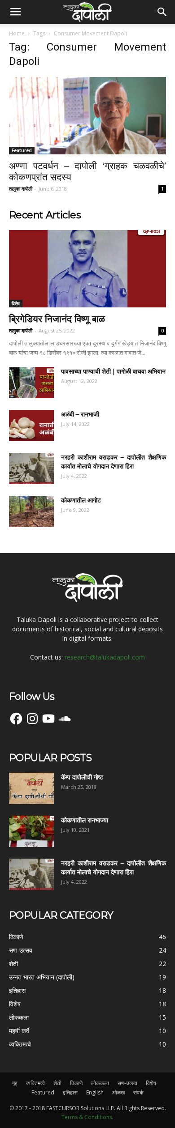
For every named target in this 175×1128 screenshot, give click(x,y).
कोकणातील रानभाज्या (84, 820)
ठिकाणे (76, 1083)
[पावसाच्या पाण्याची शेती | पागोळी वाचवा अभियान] (31, 382)
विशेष (16, 303)
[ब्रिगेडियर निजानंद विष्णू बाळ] (87, 268)
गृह (15, 1083)
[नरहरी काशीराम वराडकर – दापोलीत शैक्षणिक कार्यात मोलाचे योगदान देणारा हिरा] (31, 468)
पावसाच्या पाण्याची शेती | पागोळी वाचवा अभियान (113, 371)
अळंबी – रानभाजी (80, 414)
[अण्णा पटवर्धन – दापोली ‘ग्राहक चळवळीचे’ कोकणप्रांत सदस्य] (87, 115)
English (95, 1092)
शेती (57, 1083)
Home (17, 33)
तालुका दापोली (20, 188)
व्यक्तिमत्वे (35, 1083)
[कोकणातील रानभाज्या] (31, 831)
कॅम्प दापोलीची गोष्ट (82, 777)
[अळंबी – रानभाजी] (31, 425)
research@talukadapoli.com (105, 657)
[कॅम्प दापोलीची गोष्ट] (31, 788)
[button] (162, 12)
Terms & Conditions (86, 1117)
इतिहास (70, 1092)
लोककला (100, 1083)
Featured (22, 150)
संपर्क (138, 1092)
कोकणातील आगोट (81, 500)
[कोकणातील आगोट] (31, 511)
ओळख (118, 1092)
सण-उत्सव (127, 1083)
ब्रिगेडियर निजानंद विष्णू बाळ (57, 318)
